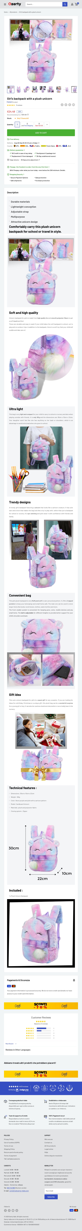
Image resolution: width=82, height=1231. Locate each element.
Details (62, 170)
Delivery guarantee (16, 150)
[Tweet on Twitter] (69, 104)
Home (6, 12)
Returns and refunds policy (13, 1152)
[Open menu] (5, 4)
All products (13, 12)
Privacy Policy (9, 1139)
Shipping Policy (9, 1149)
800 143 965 (11, 1188)
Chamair (9, 102)
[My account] (72, 4)
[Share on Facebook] (62, 104)
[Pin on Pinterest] (65, 104)
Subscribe (51, 1197)
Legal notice (48, 1149)
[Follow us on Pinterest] (9, 1210)
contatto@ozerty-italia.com (19, 1191)
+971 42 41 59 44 (28, 1222)
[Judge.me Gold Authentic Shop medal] (53, 1088)
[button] (11, 105)
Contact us (48, 1142)
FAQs (46, 1152)
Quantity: (10, 124)
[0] (76, 4)
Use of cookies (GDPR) (12, 1142)
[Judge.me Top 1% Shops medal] (69, 1088)
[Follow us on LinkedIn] (16, 1210)
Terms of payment (10, 1156)
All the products (50, 1146)
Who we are (48, 1139)
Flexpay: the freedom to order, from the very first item (29, 167)
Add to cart (41, 132)
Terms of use (8, 1146)
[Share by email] (73, 104)
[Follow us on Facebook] (5, 1210)
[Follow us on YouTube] (13, 1210)
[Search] (64, 4)
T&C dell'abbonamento (12, 1159)
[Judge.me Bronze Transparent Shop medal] (61, 1088)
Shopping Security (16, 174)
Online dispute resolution (53, 1156)
